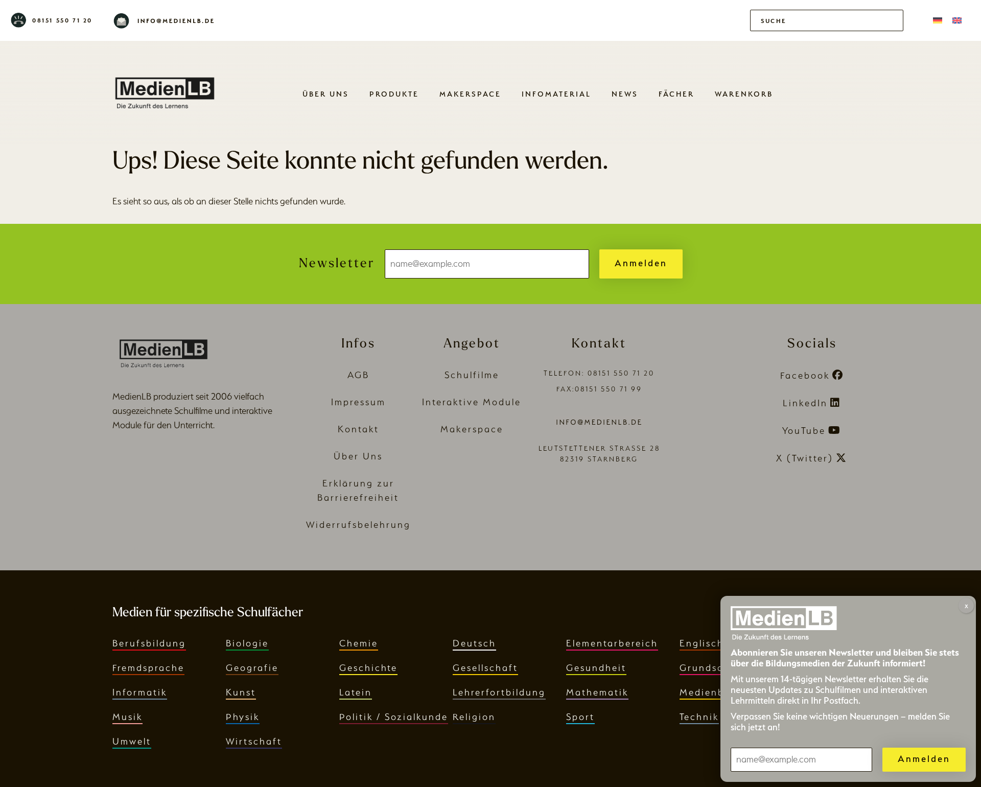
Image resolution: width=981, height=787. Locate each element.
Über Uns (325, 93)
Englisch (702, 643)
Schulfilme (472, 374)
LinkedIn (805, 403)
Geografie (252, 667)
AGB (358, 374)
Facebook (805, 375)
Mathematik (597, 692)
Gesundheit (596, 667)
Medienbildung (719, 692)
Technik (699, 716)
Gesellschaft (485, 667)
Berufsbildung (149, 643)
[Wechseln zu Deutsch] (937, 20)
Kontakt (358, 429)
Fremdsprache (148, 667)
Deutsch (474, 643)
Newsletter (337, 264)
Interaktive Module (471, 402)
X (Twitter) (804, 458)
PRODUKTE (394, 93)
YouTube (804, 430)
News (625, 93)
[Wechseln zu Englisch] (957, 20)
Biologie (247, 643)
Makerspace (470, 93)
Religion (474, 716)
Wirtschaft (254, 741)
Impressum (358, 402)
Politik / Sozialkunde (393, 716)
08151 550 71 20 (62, 20)
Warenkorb (744, 93)
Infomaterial (556, 93)
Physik (243, 716)
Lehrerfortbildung (499, 692)
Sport (580, 716)
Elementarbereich (612, 643)
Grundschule (713, 667)
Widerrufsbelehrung (358, 524)
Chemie (358, 643)
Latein (355, 692)
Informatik (139, 692)
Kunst (241, 692)
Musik (127, 716)
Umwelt (131, 741)
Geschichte (368, 667)
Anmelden (641, 263)
